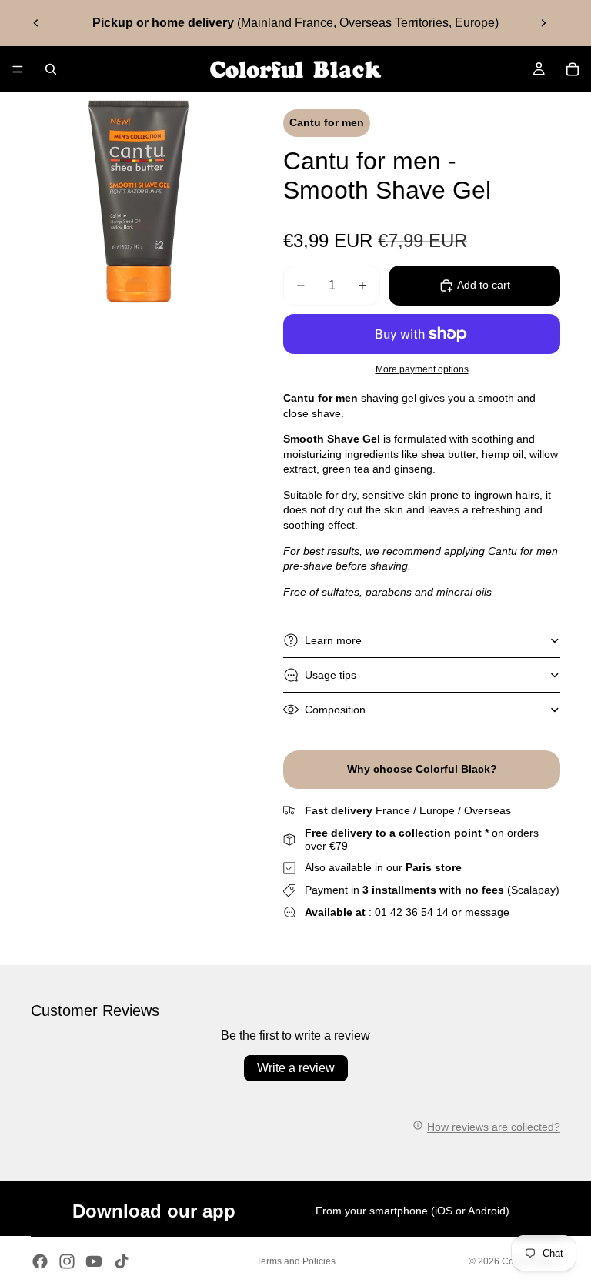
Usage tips (330, 675)
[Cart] (572, 69)
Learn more (333, 640)
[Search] (51, 69)
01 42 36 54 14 (412, 912)
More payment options (422, 369)
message (487, 912)
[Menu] (17, 69)
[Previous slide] (36, 23)
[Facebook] (40, 1261)
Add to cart (483, 285)
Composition (335, 709)
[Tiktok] (121, 1261)
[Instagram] (67, 1261)
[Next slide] (543, 23)
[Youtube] (94, 1261)
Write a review (296, 1067)
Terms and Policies (296, 1261)
